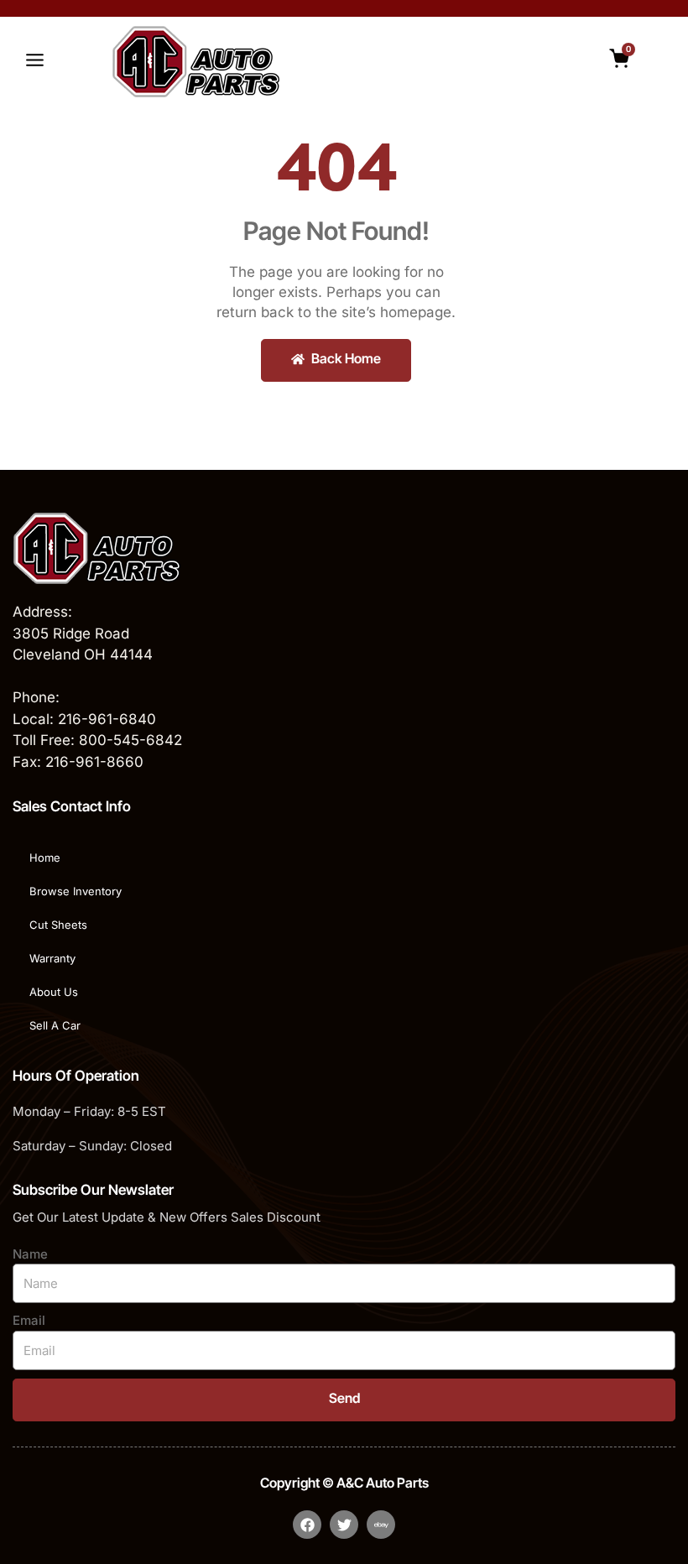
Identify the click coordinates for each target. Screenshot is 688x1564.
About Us (53, 991)
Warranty (52, 958)
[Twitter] (344, 1524)
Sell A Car (55, 1025)
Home (44, 857)
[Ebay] (381, 1524)
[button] (34, 62)
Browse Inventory (75, 891)
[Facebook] (307, 1524)
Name (30, 1254)
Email (29, 1320)
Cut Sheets (58, 924)
